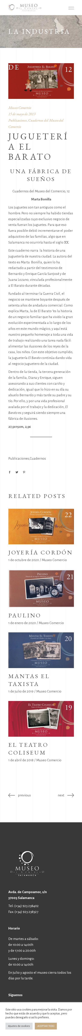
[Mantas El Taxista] (41, 650)
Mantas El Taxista (29, 680)
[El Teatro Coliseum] (41, 719)
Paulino (24, 615)
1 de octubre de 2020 (23, 560)
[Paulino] (41, 588)
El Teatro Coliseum (28, 748)
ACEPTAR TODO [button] (45, 1026)
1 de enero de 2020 (22, 623)
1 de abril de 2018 (20, 760)
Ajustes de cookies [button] (19, 1026)
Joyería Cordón (40, 552)
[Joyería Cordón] (41, 526)
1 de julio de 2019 (20, 691)
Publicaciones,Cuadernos (27, 458)
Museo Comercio (54, 560)
